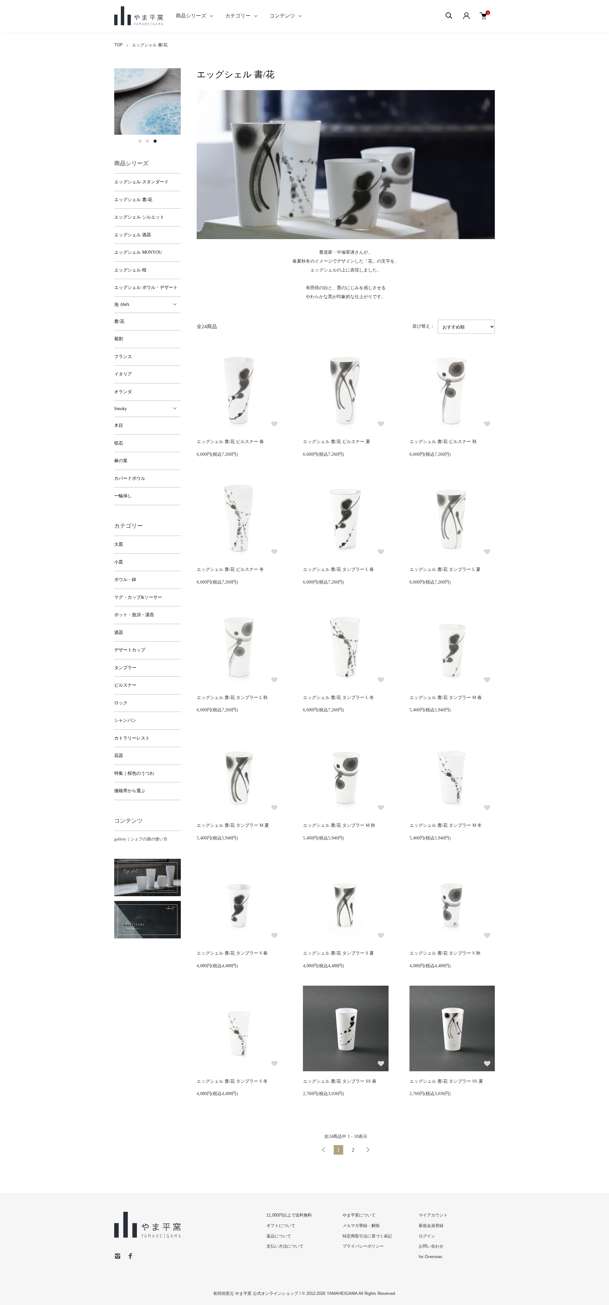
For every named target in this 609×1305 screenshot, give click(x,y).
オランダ (123, 391)
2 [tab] (147, 141)
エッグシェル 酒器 (132, 234)
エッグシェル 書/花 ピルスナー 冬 (230, 569)
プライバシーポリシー (363, 1246)
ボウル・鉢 (125, 579)
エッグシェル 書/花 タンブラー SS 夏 (446, 1081)
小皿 (118, 562)
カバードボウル (129, 478)
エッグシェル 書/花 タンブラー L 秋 (232, 697)
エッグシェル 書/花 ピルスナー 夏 (336, 441)
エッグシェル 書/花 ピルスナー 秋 (443, 441)
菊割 (118, 338)
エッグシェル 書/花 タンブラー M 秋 (339, 825)
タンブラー (125, 667)
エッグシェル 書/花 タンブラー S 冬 (232, 1081)
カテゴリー (238, 15)
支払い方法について (285, 1246)
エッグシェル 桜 (130, 270)
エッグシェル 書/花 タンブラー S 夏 (338, 953)
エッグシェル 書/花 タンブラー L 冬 (338, 697)
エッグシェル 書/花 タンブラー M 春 (445, 697)
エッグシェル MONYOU (138, 252)
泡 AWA (121, 304)
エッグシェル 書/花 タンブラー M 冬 (445, 825)
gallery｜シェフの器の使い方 (140, 839)
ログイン (427, 1236)
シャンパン (125, 720)
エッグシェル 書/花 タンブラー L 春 (338, 569)
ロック (121, 703)
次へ (367, 1150)
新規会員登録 (431, 1225)
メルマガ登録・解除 (361, 1225)
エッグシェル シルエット (139, 217)
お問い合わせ (431, 1246)
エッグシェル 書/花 (149, 44)
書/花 (119, 321)
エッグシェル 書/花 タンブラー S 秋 (445, 953)
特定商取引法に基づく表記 (367, 1236)
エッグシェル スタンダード (141, 181)
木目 (118, 425)
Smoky (120, 408)
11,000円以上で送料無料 (289, 1215)
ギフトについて (280, 1225)
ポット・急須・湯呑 (134, 614)
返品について (278, 1236)
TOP (118, 44)
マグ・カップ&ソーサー (138, 597)
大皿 (118, 544)
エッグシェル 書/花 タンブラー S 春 (232, 953)
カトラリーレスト (132, 738)
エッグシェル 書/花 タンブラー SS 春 (340, 1081)
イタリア (123, 374)
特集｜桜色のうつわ (134, 773)
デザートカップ (129, 650)
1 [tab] (139, 141)
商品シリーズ (191, 15)
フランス (123, 356)
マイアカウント (433, 1215)
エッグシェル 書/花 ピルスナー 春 (230, 441)
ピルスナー (125, 685)
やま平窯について (359, 1215)
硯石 (118, 443)
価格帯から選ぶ (129, 790)
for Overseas (430, 1256)
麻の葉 (121, 460)
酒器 (118, 632)
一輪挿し (123, 495)
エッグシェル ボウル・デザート (146, 287)
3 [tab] (155, 141)
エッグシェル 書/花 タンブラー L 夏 (445, 569)
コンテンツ (282, 15)
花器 (118, 755)
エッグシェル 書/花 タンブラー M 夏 (233, 825)
